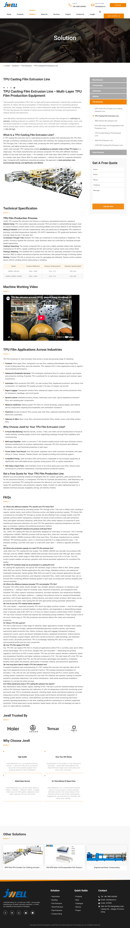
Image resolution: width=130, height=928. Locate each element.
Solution (32, 14)
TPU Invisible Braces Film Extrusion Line (108, 134)
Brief (77, 900)
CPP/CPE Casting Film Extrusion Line (109, 145)
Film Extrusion (26, 66)
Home (9, 14)
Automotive (97, 91)
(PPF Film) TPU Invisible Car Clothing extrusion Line (108, 110)
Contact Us (80, 14)
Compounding (98, 85)
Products (20, 14)
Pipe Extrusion (98, 80)
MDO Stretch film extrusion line (106, 121)
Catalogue (79, 903)
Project (68, 14)
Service (78, 907)
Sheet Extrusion (98, 152)
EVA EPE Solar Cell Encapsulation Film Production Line (109, 127)
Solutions (15, 66)
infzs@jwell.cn (100, 6)
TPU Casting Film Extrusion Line (107, 116)
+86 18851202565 (79, 6)
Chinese (118, 5)
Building (95, 96)
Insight (92, 14)
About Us (44, 14)
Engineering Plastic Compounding (106, 867)
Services (56, 14)
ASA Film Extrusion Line (104, 140)
